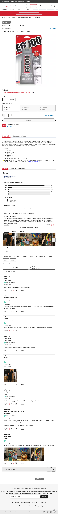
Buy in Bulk (9, 126)
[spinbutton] (7, 115)
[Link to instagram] (44, 512)
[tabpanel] (29, 150)
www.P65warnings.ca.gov (34, 161)
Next (56, 60)
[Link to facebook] (41, 512)
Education (27, 1)
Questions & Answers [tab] (17, 168)
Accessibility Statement (28, 511)
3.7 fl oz (12, 99)
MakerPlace (14, 1)
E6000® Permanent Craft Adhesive (15, 26)
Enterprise (21, 1)
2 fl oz (5, 99)
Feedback (40, 479)
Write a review (20, 31)
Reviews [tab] (5, 168)
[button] (9, 115)
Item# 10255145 (6, 28)
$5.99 (5, 90)
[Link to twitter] (51, 512)
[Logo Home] (6, 6)
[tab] (6, 136)
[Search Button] (15, 6)
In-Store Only (6, 22)
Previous (1, 60)
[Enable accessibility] (54, 511)
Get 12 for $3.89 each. (13, 124)
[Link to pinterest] (48, 512)
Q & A (28, 31)
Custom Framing (5, 1)
